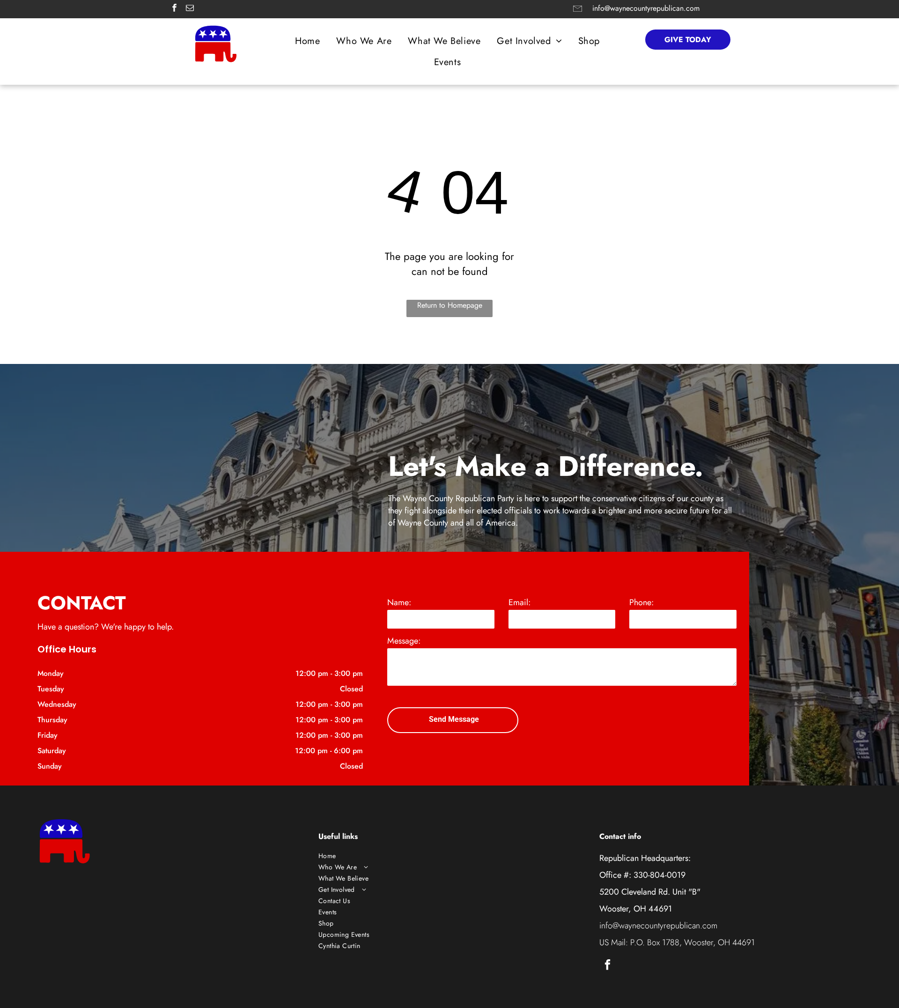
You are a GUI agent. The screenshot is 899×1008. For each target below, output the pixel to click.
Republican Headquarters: (645, 858)
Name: (399, 602)
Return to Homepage (449, 305)
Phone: (641, 602)
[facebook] (174, 9)
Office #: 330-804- (633, 875)
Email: (519, 602)
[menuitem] (311, 41)
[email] (190, 9)
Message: (403, 641)
